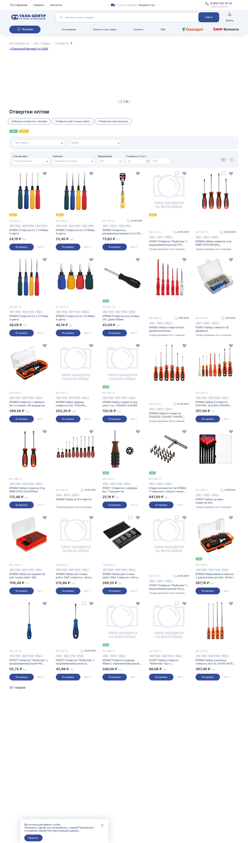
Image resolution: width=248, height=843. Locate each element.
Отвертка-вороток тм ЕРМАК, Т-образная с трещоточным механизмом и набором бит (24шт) (168, 489)
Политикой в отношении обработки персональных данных (58, 829)
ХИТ (24, 131)
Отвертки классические (113, 121)
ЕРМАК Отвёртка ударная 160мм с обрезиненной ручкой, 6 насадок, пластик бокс (122, 662)
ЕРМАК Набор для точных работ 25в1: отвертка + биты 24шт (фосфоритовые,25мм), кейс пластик (120, 575)
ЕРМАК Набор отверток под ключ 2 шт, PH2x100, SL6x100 (119, 403)
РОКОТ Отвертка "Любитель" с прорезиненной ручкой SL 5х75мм (75, 662)
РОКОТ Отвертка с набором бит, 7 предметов (119, 489)
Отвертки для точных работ (73, 121)
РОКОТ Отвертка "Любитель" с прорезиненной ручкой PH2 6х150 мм (28, 662)
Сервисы (38, 5)
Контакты (56, 5)
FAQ (163, 29)
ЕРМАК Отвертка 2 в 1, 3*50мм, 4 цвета (28, 231)
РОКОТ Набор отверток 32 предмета (212, 329)
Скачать (138, 29)
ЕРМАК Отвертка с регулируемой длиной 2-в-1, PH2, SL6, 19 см (122, 231)
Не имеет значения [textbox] (66, 160)
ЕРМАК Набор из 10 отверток (74, 499)
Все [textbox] (102, 160)
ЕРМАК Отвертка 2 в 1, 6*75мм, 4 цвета (28, 317)
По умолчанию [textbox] (23, 160)
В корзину (21, 247)
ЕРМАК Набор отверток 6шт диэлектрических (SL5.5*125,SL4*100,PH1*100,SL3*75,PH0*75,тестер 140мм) (169, 329)
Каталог (27, 29)
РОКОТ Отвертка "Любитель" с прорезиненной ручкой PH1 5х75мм (168, 243)
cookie (56, 824)
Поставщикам (18, 5)
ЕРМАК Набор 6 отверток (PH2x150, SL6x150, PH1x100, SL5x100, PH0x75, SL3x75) (166, 415)
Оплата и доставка (104, 29)
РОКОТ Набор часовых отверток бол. (209, 501)
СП (13, 131)
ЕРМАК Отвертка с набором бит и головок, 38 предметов (27, 403)
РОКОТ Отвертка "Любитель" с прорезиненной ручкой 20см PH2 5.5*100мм (168, 587)
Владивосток (147, 5)
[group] (124, 75)
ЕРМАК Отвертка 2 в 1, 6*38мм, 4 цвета (75, 317)
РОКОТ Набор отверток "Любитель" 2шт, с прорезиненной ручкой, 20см (166, 662)
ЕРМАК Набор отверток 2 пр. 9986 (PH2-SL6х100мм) (27, 489)
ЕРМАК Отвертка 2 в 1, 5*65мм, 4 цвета (75, 231)
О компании (69, 29)
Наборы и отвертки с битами (29, 121)
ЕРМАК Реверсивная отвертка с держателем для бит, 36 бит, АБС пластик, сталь (214, 575)
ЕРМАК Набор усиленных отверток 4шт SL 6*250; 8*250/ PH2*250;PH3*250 (215, 662)
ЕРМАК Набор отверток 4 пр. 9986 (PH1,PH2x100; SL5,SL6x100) (214, 243)
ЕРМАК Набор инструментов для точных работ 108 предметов (27, 575)
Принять (33, 837)
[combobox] (38, 143)
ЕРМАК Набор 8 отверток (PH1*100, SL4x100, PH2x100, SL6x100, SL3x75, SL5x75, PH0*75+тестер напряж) (213, 403)
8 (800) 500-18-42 (221, 3)
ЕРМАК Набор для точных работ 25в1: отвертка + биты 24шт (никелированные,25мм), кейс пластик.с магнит (74, 575)
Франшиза (231, 29)
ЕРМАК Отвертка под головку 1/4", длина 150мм (120, 317)
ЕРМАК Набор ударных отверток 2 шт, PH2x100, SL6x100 (71, 403)
